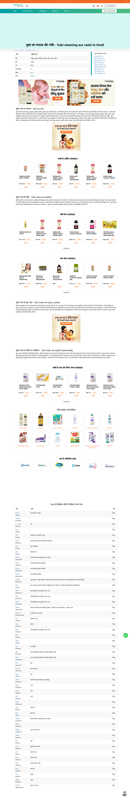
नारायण (17, 563)
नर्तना (16, 746)
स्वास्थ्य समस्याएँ (27, 11)
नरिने (16, 635)
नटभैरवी (17, 785)
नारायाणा (17, 568)
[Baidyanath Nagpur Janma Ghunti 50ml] (59, 168)
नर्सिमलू (17, 724)
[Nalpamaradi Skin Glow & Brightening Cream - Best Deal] (26, 268)
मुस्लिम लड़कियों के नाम (100, 67)
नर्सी (16, 713)
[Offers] (94, 6)
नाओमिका (17, 518)
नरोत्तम (17, 680)
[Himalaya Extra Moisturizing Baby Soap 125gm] (93, 377)
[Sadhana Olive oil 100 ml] (26, 224)
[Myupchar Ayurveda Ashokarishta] (59, 268)
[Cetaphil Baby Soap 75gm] (59, 377)
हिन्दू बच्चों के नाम (98, 56)
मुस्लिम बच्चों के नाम (99, 63)
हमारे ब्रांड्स (42, 11)
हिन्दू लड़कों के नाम (99, 58)
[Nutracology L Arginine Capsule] (110, 168)
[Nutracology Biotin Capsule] (93, 224)
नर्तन (16, 741)
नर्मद (16, 646)
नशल (16, 774)
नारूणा (17, 758)
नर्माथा (17, 663)
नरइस (16, 674)
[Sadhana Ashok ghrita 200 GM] (93, 268)
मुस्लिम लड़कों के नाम (99, 65)
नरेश (16, 618)
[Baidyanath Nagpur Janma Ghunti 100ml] (93, 168)
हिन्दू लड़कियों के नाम (99, 61)
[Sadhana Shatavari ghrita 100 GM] (42, 168)
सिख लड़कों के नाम (99, 71)
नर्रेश (16, 696)
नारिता (17, 641)
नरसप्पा (17, 702)
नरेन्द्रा (17, 602)
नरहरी (16, 624)
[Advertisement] (65, 26)
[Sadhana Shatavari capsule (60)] (76, 268)
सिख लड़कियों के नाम (99, 73)
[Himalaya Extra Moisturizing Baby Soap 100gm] (26, 377)
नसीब (16, 763)
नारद (16, 535)
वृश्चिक (32, 76)
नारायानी (17, 580)
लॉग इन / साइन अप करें (109, 11)
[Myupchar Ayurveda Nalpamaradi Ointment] (42, 268)
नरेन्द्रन (17, 607)
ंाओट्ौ (18, 524)
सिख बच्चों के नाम (98, 69)
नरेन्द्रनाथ (18, 613)
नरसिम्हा (17, 557)
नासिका (17, 780)
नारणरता (17, 669)
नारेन (16, 546)
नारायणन (17, 574)
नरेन (16, 585)
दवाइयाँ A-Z (55, 11)
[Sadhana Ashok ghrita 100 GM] (26, 168)
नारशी (16, 707)
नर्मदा (16, 652)
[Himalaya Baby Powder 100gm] (76, 377)
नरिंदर (16, 630)
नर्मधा (16, 657)
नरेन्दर (17, 591)
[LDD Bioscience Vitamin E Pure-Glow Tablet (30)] (110, 224)
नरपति (17, 685)
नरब (16, 530)
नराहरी (17, 541)
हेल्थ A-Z (67, 11)
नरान (16, 552)
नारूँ (16, 752)
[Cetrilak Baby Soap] (42, 377)
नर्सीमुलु (17, 730)
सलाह (14, 11)
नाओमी (17, 513)
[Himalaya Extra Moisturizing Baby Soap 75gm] (110, 377)
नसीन (16, 769)
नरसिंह (17, 735)
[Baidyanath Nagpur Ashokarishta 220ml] (76, 168)
